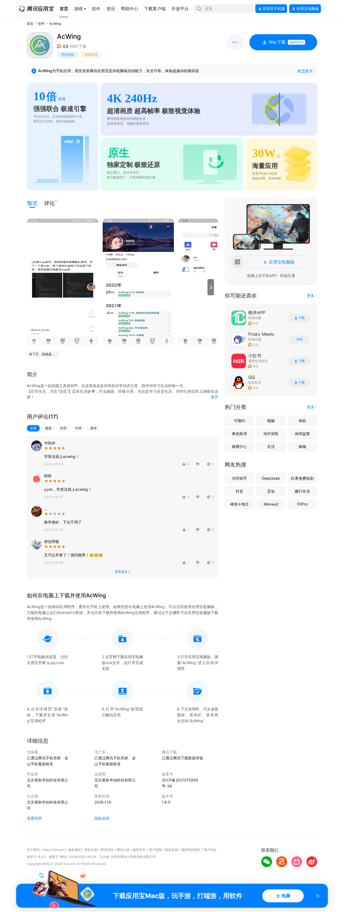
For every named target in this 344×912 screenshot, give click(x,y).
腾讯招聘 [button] (107, 850)
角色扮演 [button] (239, 433)
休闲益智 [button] (302, 433)
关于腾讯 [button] (33, 850)
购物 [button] (302, 446)
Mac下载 (286, 42)
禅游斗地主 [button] (239, 504)
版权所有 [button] (139, 850)
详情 (299, 339)
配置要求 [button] (305, 71)
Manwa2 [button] (271, 504)
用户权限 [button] (155, 850)
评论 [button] (49, 202)
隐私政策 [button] (101, 818)
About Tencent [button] (54, 850)
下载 (301, 318)
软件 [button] (41, 24)
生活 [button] (271, 446)
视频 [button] (271, 420)
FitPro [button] (302, 504)
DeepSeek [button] (271, 478)
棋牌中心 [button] (239, 446)
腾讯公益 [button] (123, 850)
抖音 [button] (239, 491)
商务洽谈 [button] (90, 850)
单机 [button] (302, 420)
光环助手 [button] (239, 478)
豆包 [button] (271, 491)
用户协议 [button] (210, 850)
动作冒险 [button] (270, 433)
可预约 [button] (239, 420)
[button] (36, 8)
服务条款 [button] (74, 850)
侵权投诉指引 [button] (190, 850)
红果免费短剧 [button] (302, 478)
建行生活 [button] (302, 491)
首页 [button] (30, 24)
